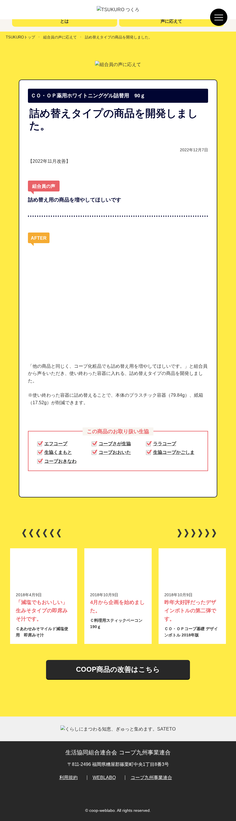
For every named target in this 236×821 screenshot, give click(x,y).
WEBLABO (104, 777)
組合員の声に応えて (60, 37)
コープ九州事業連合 (151, 777)
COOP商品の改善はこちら (118, 669)
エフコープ (55, 443)
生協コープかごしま (174, 452)
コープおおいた (115, 452)
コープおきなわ (60, 461)
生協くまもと (58, 452)
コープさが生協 (115, 443)
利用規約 (68, 777)
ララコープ (164, 443)
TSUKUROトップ (20, 37)
